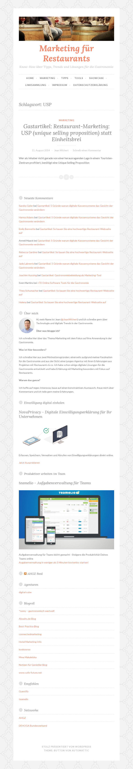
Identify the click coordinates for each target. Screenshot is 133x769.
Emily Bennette (27, 228)
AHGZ (22, 717)
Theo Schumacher (29, 290)
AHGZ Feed (35, 574)
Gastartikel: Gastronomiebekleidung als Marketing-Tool (71, 275)
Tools (78, 78)
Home (30, 78)
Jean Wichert (61, 150)
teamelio (23, 699)
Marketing (47, 78)
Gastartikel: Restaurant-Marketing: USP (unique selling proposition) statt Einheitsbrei (66, 133)
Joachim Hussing (28, 275)
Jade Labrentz (26, 263)
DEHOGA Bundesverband (33, 725)
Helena (22, 302)
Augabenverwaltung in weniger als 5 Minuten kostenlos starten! (54, 562)
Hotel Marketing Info (30, 641)
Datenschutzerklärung (90, 85)
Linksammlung (35, 85)
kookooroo (24, 649)
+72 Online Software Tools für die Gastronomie (63, 282)
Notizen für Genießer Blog (33, 664)
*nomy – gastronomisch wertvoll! (37, 610)
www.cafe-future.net (30, 672)
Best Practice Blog (29, 626)
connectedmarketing (30, 634)
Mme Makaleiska (28, 657)
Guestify (23, 691)
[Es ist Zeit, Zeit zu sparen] (66, 548)
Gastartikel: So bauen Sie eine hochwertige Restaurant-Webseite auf (68, 302)
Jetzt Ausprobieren (29, 462)
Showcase (96, 78)
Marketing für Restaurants (66, 53)
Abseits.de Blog (27, 618)
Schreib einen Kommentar (87, 150)
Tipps (64, 78)
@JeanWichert (69, 319)
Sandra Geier (26, 205)
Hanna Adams (26, 217)
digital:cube (25, 592)
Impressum (59, 85)
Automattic (80, 750)
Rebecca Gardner (28, 252)
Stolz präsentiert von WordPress (66, 746)
